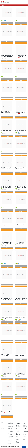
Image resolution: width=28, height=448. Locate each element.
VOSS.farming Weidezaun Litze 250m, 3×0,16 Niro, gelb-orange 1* (20, 168)
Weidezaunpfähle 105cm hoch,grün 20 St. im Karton (20, 37)
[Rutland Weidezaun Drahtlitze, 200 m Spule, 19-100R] (7, 218)
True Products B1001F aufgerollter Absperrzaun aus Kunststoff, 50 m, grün (20, 280)
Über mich (2, 422)
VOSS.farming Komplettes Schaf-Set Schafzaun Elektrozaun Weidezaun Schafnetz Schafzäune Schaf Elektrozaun (6, 187)
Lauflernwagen (18, 434)
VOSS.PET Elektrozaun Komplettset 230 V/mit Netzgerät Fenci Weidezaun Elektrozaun (20, 56)
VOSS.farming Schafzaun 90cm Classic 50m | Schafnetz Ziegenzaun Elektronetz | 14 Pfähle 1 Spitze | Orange (7, 318)
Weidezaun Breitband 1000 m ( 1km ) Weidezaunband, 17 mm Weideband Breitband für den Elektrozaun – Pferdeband (6, 149)
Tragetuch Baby (18, 441)
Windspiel (24, 439)
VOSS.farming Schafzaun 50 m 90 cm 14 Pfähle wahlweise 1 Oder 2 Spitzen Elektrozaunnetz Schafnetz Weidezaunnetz (7, 411)
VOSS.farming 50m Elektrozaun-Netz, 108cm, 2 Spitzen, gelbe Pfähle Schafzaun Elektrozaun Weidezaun (20, 374)
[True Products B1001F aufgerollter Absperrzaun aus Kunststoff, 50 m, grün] (21, 274)
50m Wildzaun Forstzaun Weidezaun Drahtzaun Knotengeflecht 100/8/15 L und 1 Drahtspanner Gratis (7, 131)
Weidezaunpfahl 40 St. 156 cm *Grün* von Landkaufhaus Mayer (20, 205)
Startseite (2, 5)
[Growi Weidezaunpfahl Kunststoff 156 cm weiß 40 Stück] (7, 386)
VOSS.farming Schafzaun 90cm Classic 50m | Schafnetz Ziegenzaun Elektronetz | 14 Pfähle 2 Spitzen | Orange (7, 336)
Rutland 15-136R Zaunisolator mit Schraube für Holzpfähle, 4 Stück (21, 75)
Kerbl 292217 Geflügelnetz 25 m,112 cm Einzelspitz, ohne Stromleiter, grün (6, 168)
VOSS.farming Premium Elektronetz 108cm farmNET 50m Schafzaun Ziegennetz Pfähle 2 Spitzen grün (7, 205)
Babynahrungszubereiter (19, 433)
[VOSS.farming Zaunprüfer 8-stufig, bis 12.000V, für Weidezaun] (7, 349)
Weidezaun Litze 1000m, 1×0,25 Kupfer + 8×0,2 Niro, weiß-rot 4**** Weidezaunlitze (20, 187)
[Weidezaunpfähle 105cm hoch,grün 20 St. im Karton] (21, 31)
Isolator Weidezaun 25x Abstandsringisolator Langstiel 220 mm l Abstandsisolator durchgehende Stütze (20, 19)
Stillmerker (17, 439)
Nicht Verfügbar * (7, 24)
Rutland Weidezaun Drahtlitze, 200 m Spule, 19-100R (7, 224)
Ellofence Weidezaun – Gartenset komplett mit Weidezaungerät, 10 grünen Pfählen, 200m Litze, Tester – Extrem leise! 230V (21, 299)
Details (7, 41)
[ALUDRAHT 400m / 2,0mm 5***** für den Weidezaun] (7, 255)
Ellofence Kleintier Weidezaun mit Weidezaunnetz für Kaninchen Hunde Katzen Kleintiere (20, 93)
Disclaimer (2, 423)
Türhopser (24, 436)
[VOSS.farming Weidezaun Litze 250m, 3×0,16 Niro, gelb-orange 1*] (21, 162)
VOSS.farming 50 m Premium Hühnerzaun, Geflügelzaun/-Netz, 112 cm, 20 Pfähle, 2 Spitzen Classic (20, 149)
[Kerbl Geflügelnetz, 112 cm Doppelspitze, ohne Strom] (21, 386)
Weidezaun (24, 438)
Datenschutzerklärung (11, 447)
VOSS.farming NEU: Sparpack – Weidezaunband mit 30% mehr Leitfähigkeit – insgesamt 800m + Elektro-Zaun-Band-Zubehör (7, 75)
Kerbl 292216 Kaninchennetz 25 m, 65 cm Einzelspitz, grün (20, 318)
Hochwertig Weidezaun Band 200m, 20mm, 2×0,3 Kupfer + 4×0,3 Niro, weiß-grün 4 (7, 56)
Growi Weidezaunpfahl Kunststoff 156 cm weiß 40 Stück (6, 392)
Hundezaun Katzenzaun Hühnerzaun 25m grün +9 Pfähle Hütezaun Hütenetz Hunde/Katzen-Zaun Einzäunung (20, 355)
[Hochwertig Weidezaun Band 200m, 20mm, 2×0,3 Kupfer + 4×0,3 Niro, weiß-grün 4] (7, 50)
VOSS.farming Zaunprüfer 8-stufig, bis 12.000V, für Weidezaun (6, 355)
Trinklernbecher (18, 442)
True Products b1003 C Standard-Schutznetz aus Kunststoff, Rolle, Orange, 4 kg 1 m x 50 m (6, 19)
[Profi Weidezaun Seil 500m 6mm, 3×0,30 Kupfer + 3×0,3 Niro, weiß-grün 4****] (7, 293)
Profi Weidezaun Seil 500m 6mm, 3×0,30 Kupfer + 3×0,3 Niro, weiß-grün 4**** (6, 299)
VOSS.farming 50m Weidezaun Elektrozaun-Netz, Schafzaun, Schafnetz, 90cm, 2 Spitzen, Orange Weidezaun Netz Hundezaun (7, 280)
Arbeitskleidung (25, 426)
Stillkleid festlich (18, 426)
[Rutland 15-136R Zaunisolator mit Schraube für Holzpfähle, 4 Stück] (21, 68)
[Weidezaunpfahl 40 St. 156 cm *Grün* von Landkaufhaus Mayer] (21, 199)
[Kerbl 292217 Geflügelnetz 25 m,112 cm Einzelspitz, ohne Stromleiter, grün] (7, 162)
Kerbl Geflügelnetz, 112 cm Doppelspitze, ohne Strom (20, 392)
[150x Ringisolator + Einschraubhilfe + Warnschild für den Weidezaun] (7, 368)
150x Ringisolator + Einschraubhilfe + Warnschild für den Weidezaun (6, 374)
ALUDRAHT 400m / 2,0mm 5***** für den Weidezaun (6, 262)
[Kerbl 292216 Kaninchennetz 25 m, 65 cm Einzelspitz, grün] (21, 311)
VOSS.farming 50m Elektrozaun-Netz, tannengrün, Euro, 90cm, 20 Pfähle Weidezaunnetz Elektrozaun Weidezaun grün (20, 243)
